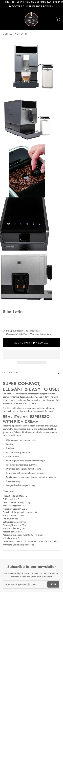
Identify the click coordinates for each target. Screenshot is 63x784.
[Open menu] (8, 19)
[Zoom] (6, 85)
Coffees (8, 33)
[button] (31, 354)
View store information (40, 334)
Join (53, 584)
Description (10, 372)
